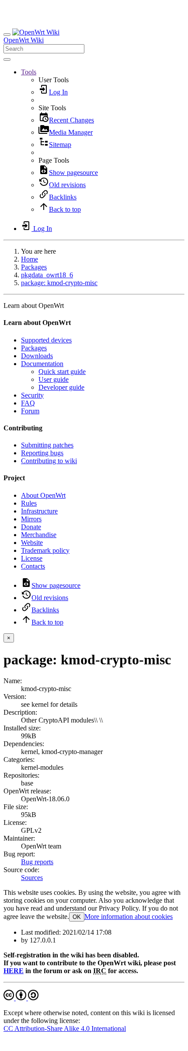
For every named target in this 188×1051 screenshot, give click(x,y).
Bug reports (37, 862)
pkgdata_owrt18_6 (47, 275)
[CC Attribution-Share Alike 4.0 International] (20, 998)
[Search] (6, 59)
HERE (13, 970)
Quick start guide (62, 371)
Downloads (37, 356)
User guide (53, 379)
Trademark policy (45, 550)
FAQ (28, 403)
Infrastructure (39, 511)
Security (32, 395)
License (31, 558)
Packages (34, 267)
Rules (29, 503)
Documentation (42, 363)
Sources (32, 877)
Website (32, 542)
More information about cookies (128, 916)
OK (77, 917)
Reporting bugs (42, 453)
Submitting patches (47, 445)
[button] (28, 72)
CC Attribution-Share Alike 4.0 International (64, 1028)
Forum (30, 411)
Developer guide (61, 387)
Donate (31, 527)
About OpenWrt (43, 495)
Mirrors (31, 519)
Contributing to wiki (49, 460)
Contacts (33, 566)
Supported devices (46, 340)
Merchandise (38, 534)
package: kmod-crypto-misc (59, 282)
